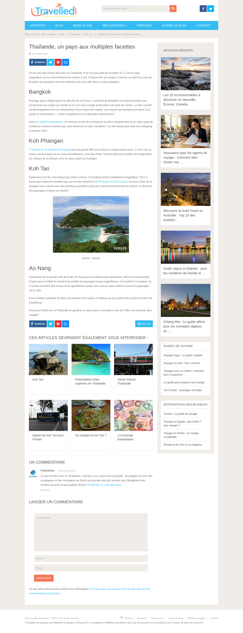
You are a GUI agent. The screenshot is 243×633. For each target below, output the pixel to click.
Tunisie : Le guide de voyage (180, 413)
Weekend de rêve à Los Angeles (183, 444)
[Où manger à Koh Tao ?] (91, 415)
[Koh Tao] (48, 359)
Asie (62, 34)
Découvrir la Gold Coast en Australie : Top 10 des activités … (183, 215)
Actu (59, 25)
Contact (204, 25)
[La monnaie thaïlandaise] (133, 415)
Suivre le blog (174, 25)
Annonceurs (157, 618)
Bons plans (82, 25)
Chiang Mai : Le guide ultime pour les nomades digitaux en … (184, 326)
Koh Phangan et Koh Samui (110, 181)
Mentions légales (196, 618)
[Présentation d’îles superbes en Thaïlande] (91, 359)
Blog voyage (31, 34)
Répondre (45, 490)
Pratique (144, 25)
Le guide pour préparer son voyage (184, 382)
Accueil (128, 618)
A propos (37, 25)
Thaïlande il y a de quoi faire (104, 484)
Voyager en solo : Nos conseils (182, 363)
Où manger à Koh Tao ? (91, 435)
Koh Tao (88, 34)
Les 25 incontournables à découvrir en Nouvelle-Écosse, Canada (181, 99)
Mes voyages (113, 25)
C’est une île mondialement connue (49, 149)
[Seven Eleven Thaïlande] (133, 359)
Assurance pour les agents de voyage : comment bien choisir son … (185, 157)
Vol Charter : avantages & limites (183, 390)
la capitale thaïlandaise (49, 121)
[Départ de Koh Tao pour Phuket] (48, 415)
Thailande (74, 34)
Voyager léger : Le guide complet (183, 355)
